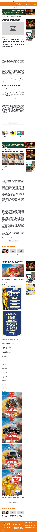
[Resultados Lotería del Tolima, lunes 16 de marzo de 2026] (20, 133)
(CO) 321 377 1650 (17, 524)
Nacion (4, 16)
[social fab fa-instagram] (29, 4)
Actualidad (9, 7)
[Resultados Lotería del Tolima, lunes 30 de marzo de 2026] (13, 133)
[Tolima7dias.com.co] (18, 4)
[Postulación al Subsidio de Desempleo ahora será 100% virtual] (5, 133)
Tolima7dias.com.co (10, 177)
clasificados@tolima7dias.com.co (18, 528)
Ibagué (14, 7)
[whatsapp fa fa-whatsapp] (32, 4)
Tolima (23, 7)
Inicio (5, 7)
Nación (28, 7)
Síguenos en (13, 240)
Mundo (32, 7)
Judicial (19, 7)
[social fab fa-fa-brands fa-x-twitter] (28, 4)
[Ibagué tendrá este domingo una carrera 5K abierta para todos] (5, 251)
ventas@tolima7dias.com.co (18, 527)
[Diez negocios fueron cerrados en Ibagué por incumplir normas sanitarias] (20, 251)
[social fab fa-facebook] (26, 4)
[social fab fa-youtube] (31, 4)
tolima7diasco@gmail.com (17, 526)
